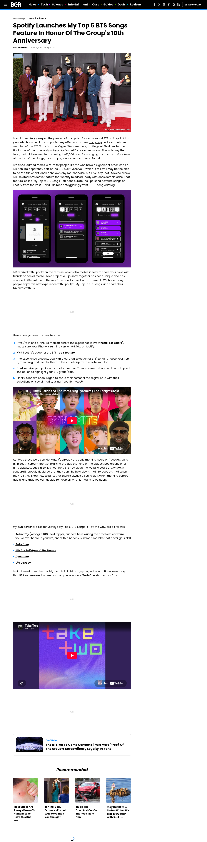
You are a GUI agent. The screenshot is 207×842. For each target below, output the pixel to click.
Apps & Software (37, 18)
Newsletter (194, 4)
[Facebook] (154, 4)
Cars (95, 4)
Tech (44, 4)
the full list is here (110, 343)
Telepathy (22, 534)
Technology (19, 18)
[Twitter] (159, 4)
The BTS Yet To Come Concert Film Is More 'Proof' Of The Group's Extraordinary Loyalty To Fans (85, 747)
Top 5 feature (66, 352)
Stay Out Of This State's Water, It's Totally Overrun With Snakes (118, 812)
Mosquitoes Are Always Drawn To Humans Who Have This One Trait (24, 813)
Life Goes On (23, 562)
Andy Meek (22, 47)
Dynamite (21, 556)
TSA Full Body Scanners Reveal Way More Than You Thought (55, 812)
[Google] (174, 4)
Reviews (136, 4)
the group (95, 143)
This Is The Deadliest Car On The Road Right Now (86, 812)
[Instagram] (164, 4)
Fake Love (21, 544)
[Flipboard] (169, 4)
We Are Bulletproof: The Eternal (35, 550)
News (32, 4)
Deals (122, 4)
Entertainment (78, 4)
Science (57, 4)
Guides (108, 4)
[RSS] (178, 4)
